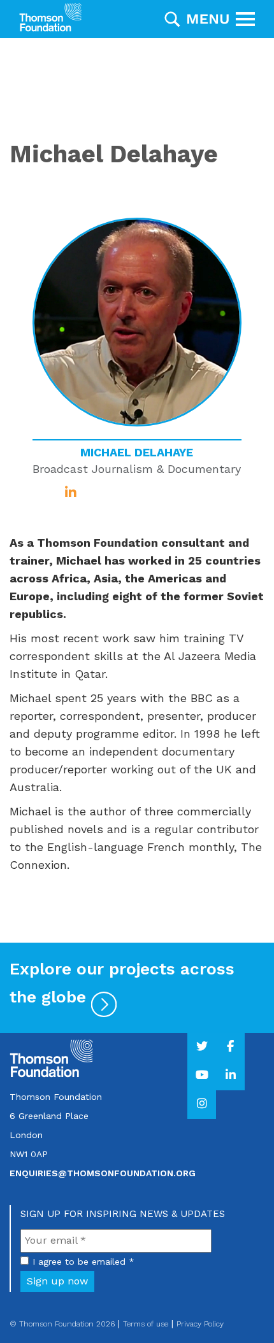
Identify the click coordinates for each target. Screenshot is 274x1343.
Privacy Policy (200, 1323)
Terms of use (145, 1323)
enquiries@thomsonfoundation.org (103, 1173)
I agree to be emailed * (83, 1261)
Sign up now (57, 1281)
